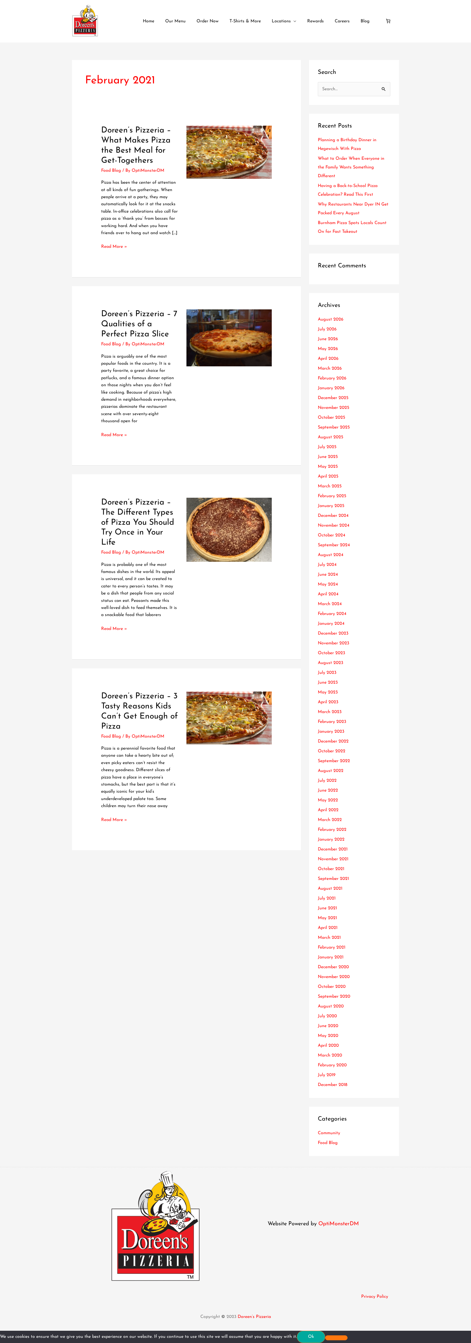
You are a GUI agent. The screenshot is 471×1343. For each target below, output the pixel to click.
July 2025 (327, 447)
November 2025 (333, 408)
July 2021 (327, 898)
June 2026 (328, 339)
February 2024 (332, 614)
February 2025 (332, 496)
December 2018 (332, 1085)
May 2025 (328, 466)
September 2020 (334, 996)
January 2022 (331, 839)
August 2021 (330, 888)
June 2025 (328, 457)
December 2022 (333, 741)
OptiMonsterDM (338, 1224)
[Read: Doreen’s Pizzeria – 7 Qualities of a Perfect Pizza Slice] (229, 338)
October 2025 (331, 417)
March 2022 (330, 820)
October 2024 (331, 535)
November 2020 (334, 977)
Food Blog (111, 170)
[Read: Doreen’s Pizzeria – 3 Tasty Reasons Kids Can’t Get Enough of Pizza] (229, 718)
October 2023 (331, 653)
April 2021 (327, 928)
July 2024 (327, 565)
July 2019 (327, 1075)
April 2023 (328, 702)
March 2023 (330, 712)
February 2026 (332, 378)
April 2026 (328, 359)
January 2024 (331, 623)
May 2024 (328, 584)
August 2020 (331, 1006)
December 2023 (333, 633)
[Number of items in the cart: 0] (388, 21)
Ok (311, 1337)
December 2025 (333, 398)
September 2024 (334, 545)
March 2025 (330, 486)
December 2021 (333, 849)
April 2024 (328, 594)
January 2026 (331, 388)
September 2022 (334, 761)
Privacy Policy (374, 1296)
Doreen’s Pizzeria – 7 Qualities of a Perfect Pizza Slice (139, 324)
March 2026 (330, 368)
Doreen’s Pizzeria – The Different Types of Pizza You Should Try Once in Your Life (137, 522)
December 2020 (333, 967)
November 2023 (333, 643)
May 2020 (328, 1036)
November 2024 (333, 525)
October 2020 (332, 987)
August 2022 (330, 771)
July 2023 (327, 673)
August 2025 (330, 437)
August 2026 (330, 319)
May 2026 (328, 349)
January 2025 (331, 506)
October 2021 (331, 869)
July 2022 (327, 780)
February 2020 (332, 1065)
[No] (336, 1337)
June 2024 (328, 574)
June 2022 (328, 790)
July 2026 (327, 329)
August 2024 (330, 555)
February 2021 (331, 947)
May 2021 (327, 918)
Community (329, 1133)
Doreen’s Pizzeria (254, 1317)
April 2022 (328, 810)
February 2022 (332, 830)
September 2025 (334, 427)
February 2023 (332, 722)
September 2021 (333, 879)
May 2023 (328, 692)
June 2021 (327, 908)
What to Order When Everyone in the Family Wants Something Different (351, 167)
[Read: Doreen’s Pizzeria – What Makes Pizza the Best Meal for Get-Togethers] (229, 152)
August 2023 (330, 663)
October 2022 (331, 751)
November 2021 (333, 859)
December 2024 (333, 516)
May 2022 (328, 800)
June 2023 (328, 682)
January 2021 (330, 957)
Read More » (114, 246)
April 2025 (328, 476)
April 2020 (328, 1045)
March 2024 (330, 604)
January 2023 (331, 731)
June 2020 (328, 1026)
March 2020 (330, 1055)
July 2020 (327, 1016)
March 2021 (329, 937)
